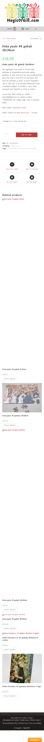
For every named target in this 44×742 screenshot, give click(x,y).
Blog (31, 718)
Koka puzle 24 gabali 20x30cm (14, 600)
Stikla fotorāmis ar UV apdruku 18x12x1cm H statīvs (20, 639)
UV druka (34, 148)
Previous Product (11, 38)
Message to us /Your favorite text (14, 121)
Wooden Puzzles (35, 720)
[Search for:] (36, 28)
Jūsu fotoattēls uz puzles (15, 148)
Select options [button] (10, 379)
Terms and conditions (35, 723)
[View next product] (40, 38)
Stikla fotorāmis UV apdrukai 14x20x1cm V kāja (21, 686)
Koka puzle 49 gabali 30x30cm (14, 619)
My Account (6, 723)
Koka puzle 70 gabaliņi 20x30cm (15, 416)
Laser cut (27, 148)
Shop (12, 718)
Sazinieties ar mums (19, 107)
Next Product (34, 38)
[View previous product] (3, 38)
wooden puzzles (15, 146)
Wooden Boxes (25, 720)
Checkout (21, 723)
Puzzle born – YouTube (29, 112)
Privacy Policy (13, 723)
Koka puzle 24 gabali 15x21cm (14, 369)
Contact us (25, 718)
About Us (17, 718)
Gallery (5, 720)
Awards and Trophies (13, 720)
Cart (26, 723)
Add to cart (26, 135)
